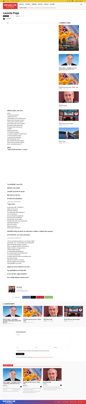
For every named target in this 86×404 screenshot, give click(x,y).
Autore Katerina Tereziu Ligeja (66, 123)
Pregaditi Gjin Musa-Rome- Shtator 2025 (68, 87)
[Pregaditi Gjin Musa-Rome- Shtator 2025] (69, 79)
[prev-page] (4, 396)
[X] (71, 1)
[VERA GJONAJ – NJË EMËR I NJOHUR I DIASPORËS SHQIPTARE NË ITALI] (69, 59)
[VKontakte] (71, 402)
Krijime (60, 122)
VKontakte (74, 401)
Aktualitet (63, 45)
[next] (82, 8)
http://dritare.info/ (19, 289)
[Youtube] (72, 1)
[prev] (80, 8)
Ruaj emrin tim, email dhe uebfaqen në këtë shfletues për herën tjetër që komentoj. (33, 350)
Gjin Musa (9, 18)
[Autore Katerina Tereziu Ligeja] (69, 115)
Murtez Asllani (62, 141)
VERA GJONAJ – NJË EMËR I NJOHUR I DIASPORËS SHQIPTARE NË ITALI (42, 7)
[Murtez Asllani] (69, 133)
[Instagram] (69, 1)
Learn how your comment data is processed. (43, 357)
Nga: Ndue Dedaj (64, 47)
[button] (81, 4)
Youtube (81, 401)
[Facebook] (67, 1)
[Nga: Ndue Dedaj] (69, 38)
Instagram (66, 401)
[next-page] (6, 396)
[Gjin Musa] (4, 19)
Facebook (59, 401)
